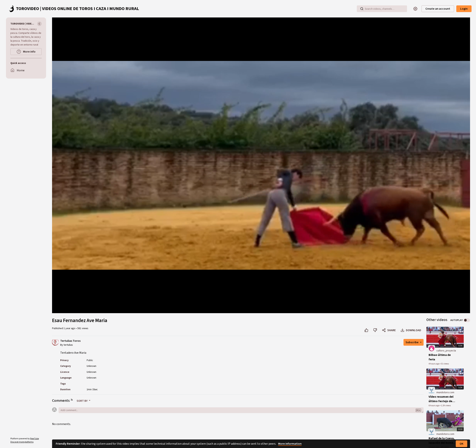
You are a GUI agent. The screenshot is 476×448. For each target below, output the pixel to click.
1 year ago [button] (70, 328)
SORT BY (82, 401)
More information (290, 444)
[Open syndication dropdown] (72, 399)
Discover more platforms (21, 442)
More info (29, 52)
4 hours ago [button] (434, 363)
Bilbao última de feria (440, 357)
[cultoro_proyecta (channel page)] (432, 348)
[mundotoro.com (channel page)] (432, 390)
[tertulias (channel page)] (55, 342)
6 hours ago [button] (434, 405)
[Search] (362, 8)
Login (464, 9)
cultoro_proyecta (446, 351)
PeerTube (34, 438)
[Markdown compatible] (418, 410)
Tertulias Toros (70, 341)
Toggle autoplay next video (467, 320)
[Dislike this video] (375, 330)
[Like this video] (366, 330)
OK (461, 444)
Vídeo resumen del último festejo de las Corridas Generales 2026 (441, 399)
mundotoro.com (445, 392)
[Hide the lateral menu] (39, 24)
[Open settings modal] (415, 9)
